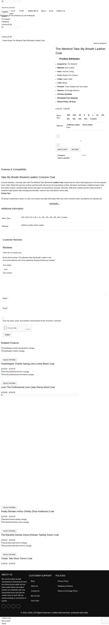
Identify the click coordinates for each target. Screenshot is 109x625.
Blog (32, 581)
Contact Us (35, 591)
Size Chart (35, 601)
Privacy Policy (63, 581)
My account (35, 596)
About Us (34, 586)
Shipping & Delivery (65, 586)
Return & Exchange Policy (68, 591)
